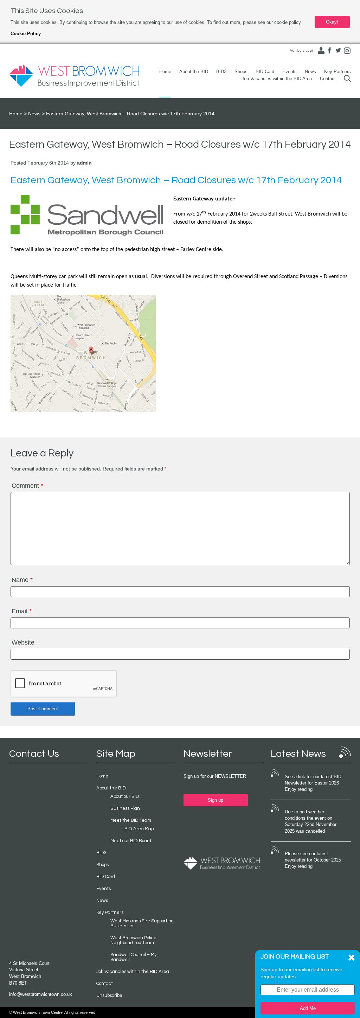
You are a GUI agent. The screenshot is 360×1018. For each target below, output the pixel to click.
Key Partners (337, 71)
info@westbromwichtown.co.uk (40, 994)
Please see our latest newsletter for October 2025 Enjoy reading (313, 860)
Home (165, 71)
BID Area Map (139, 828)
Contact (328, 78)
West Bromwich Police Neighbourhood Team (133, 940)
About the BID (193, 71)
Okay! (332, 22)
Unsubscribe (109, 995)
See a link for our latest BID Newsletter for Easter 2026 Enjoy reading (313, 783)
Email (22, 611)
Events (289, 71)
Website (23, 642)
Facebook (329, 50)
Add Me (308, 1008)
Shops (241, 71)
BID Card (265, 71)
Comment (27, 485)
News (310, 71)
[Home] (74, 76)
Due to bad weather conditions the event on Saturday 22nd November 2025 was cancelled (310, 821)
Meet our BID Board (130, 840)
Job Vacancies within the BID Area (277, 78)
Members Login (302, 50)
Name (22, 579)
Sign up (215, 800)
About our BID (124, 796)
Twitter (338, 50)
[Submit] (347, 78)
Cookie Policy (26, 33)
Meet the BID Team (130, 820)
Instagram (347, 50)
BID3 (221, 71)
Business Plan (125, 808)
